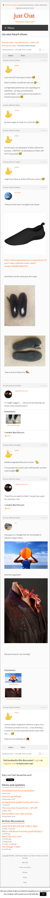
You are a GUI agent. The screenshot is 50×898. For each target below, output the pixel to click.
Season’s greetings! (12, 796)
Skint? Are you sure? (12, 836)
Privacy (24, 872)
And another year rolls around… (17, 813)
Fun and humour (22, 42)
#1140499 (43, 479)
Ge (16, 523)
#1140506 (43, 707)
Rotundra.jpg (13, 684)
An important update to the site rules (20, 802)
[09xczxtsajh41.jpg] (13, 419)
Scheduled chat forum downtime (18, 790)
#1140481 (43, 105)
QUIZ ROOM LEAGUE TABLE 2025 (20, 826)
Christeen (7, 841)
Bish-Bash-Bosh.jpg (13, 699)
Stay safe (25, 862)
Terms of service (25, 867)
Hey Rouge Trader (11, 846)
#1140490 (43, 162)
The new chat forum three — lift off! (20, 807)
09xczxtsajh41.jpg (13, 425)
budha (17, 65)
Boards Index (8, 42)
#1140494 (43, 445)
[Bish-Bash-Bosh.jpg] (13, 692)
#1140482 (43, 130)
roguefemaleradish (21, 391)
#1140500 (43, 518)
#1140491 (43, 187)
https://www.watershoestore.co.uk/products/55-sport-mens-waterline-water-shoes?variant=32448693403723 (25, 263)
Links (25, 882)
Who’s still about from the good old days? (22, 831)
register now (9, 763)
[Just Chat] (24, 13)
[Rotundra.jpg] (13, 677)
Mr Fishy (18, 193)
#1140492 (43, 386)
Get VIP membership (12, 5)
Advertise (25, 887)
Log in (37, 760)
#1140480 (43, 60)
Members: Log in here (24, 21)
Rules (25, 877)
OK (43, 894)
